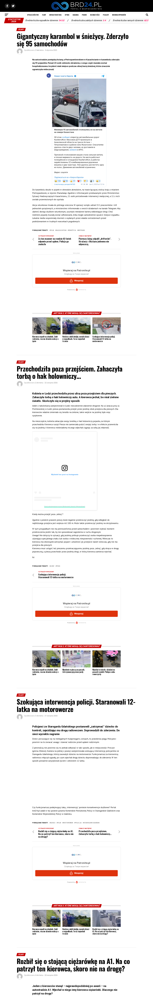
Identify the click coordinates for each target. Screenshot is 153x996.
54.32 (33, 20)
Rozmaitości (95, 14)
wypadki (81, 230)
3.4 (76, 20)
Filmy (44, 14)
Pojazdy (106, 14)
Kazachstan (61, 230)
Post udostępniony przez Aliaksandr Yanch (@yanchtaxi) (64, 506)
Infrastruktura (55, 14)
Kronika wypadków (119, 14)
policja (78, 823)
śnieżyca (72, 230)
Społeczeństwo (33, 14)
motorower (68, 823)
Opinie (67, 14)
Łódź (52, 566)
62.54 (118, 20)
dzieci (52, 823)
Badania (76, 14)
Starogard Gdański (92, 823)
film (52, 230)
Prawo (84, 14)
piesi (58, 566)
